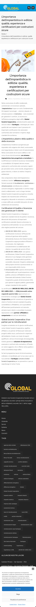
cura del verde (26, 466)
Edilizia (10, 99)
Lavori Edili (25, 512)
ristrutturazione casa (26, 524)
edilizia (16, 474)
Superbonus (20, 545)
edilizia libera (26, 474)
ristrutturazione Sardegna (11, 537)
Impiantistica (16, 99)
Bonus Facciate (8, 457)
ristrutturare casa (8, 520)
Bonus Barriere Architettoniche (12, 453)
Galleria (4, 427)
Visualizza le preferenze (18, 600)
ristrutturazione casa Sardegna (12, 529)
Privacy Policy (21, 604)
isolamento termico (9, 508)
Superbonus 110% (9, 550)
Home (4, 34)
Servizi (4, 424)
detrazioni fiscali (8, 470)
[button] (33, 569)
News (3, 430)
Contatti (4, 433)
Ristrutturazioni (25, 99)
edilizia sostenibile (23, 478)
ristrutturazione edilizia (10, 533)
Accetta (18, 589)
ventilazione (29, 183)
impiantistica (7, 108)
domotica (18, 114)
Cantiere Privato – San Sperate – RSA (14, 562)
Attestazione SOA (25, 445)
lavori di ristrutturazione (10, 512)
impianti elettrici (8, 495)
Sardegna (23, 541)
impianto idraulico (23, 499)
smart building (8, 545)
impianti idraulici (22, 495)
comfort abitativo (22, 462)
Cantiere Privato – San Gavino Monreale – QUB (17, 566)
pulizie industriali (16, 516)
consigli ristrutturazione (10, 466)
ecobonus (6, 474)
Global (22, 487)
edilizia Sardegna (8, 478)
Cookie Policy (13, 604)
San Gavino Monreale (10, 541)
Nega (18, 594)
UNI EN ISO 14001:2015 (25, 550)
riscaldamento (19, 183)
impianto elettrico (9, 499)
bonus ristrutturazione (23, 457)
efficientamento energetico (11, 482)
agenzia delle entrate (10, 445)
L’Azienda (5, 421)
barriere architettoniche (10, 449)
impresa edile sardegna (10, 503)
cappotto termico (8, 462)
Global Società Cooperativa (11, 491)
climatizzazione (7, 186)
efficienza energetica (9, 487)
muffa (5, 516)
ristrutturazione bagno (10, 524)
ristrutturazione (22, 520)
